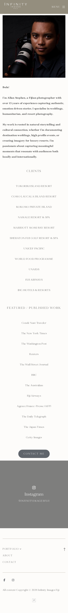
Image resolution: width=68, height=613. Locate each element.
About (8, 555)
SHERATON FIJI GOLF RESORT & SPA (34, 238)
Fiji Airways (34, 395)
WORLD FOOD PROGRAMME (34, 259)
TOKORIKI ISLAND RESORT (34, 186)
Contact (9, 562)
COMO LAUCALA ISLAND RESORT (34, 196)
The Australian (34, 385)
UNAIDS (34, 269)
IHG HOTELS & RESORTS (34, 290)
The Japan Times (34, 427)
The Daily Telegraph (34, 416)
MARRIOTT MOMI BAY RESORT (34, 227)
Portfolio (11, 549)
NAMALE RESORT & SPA (34, 217)
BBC (34, 375)
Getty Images (34, 437)
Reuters (34, 354)
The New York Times (34, 333)
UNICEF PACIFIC (34, 248)
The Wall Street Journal (34, 364)
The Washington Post (34, 343)
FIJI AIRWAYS (34, 279)
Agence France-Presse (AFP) (34, 406)
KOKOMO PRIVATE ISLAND (34, 207)
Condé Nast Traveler (34, 323)
